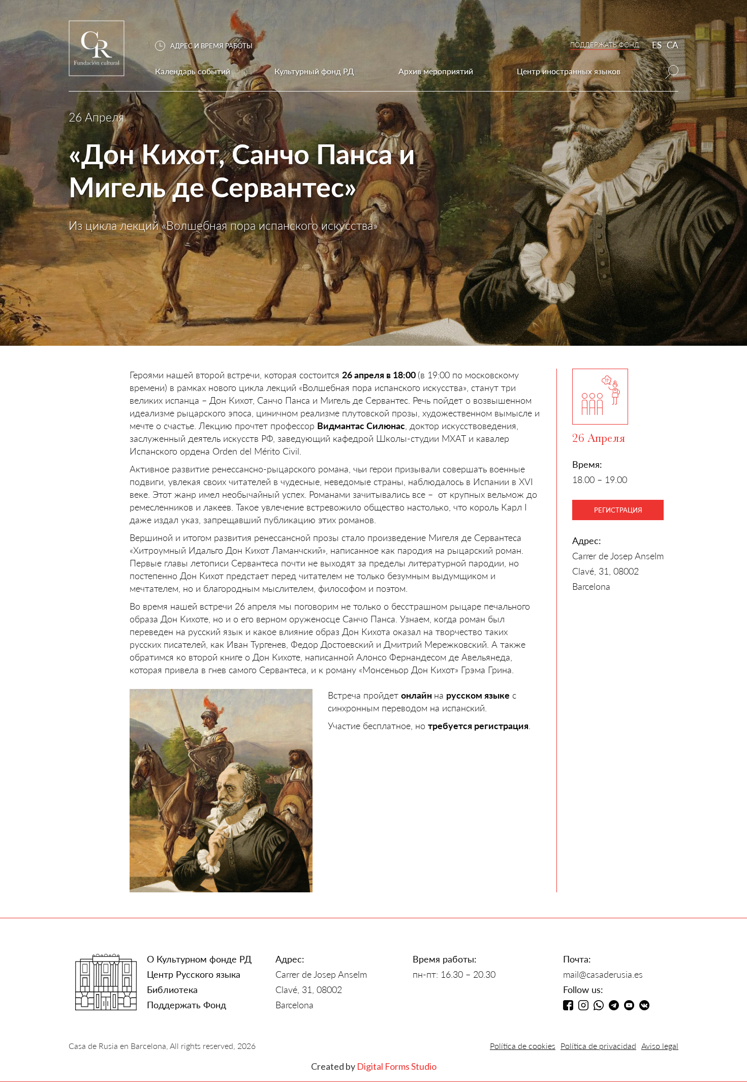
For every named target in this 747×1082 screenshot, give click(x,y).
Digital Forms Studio (397, 1066)
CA (672, 45)
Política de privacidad (598, 1045)
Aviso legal (659, 1045)
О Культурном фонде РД (199, 959)
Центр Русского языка (193, 974)
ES (657, 45)
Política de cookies (522, 1045)
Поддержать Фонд (186, 1005)
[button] (209, 46)
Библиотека (172, 989)
